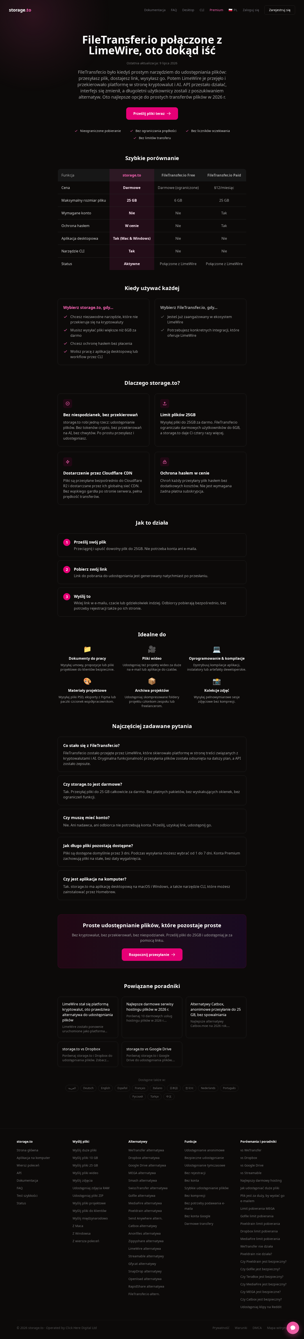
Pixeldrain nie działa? (256, 1254)
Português (229, 1088)
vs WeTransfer (250, 1150)
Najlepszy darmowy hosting (261, 1180)
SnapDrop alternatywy (145, 1271)
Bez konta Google (197, 1216)
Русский (137, 1096)
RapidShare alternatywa (146, 1286)
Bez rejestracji (195, 1173)
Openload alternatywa (145, 1279)
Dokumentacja (155, 10)
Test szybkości (27, 1195)
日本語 (174, 1088)
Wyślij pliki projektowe (89, 1203)
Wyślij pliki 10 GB (85, 1158)
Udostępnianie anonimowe (204, 1150)
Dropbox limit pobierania (259, 1231)
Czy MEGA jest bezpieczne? (260, 1292)
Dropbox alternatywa (144, 1158)
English (105, 1088)
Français (140, 1088)
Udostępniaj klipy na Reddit (261, 1307)
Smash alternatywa (142, 1180)
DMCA (257, 1328)
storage (20, 10)
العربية (72, 1088)
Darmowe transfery (198, 1223)
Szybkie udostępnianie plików (206, 1188)
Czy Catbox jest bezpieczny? (261, 1299)
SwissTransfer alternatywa (148, 1188)
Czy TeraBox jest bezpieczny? (261, 1276)
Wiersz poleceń (28, 1165)
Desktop (188, 10)
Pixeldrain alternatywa (145, 1211)
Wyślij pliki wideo (85, 1173)
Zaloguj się (251, 10)
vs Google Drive (251, 1165)
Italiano (157, 1088)
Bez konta (191, 1180)
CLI (202, 10)
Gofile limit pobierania (257, 1216)
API (19, 1173)
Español (122, 1088)
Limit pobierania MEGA (257, 1208)
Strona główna (27, 1150)
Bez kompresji (194, 1195)
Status (21, 1203)
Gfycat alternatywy (142, 1264)
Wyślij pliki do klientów (89, 1211)
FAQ (174, 10)
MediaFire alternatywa (145, 1203)
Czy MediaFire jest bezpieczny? (263, 1284)
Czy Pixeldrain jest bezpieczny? (263, 1261)
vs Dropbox (248, 1158)
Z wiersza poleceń (86, 1241)
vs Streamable (250, 1173)
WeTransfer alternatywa (146, 1150)
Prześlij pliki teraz (149, 113)
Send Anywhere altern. (145, 1218)
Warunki (241, 1328)
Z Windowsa (82, 1233)
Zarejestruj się (279, 10)
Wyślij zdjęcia (83, 1180)
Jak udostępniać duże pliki (259, 1188)
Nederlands (208, 1088)
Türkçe (154, 1096)
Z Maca (78, 1226)
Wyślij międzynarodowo (90, 1218)
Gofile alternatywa (141, 1195)
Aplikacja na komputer (33, 1158)
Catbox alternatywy (142, 1226)
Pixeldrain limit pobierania (260, 1223)
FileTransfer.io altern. (144, 1294)
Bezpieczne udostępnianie (204, 1158)
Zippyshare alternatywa (146, 1241)
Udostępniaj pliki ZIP (88, 1195)
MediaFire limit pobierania (260, 1239)
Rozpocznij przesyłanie (149, 954)
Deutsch (88, 1088)
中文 (169, 1096)
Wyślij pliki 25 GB (85, 1165)
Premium (216, 10)
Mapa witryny (277, 1328)
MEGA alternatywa (142, 1173)
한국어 (189, 1088)
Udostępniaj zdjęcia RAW (91, 1188)
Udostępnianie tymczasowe (204, 1165)
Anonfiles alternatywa (144, 1233)
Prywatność (221, 1328)
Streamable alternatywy (146, 1256)
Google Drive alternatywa (147, 1165)
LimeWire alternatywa (144, 1248)
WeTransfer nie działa (256, 1246)
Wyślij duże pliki (85, 1150)
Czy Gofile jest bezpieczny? (260, 1269)
